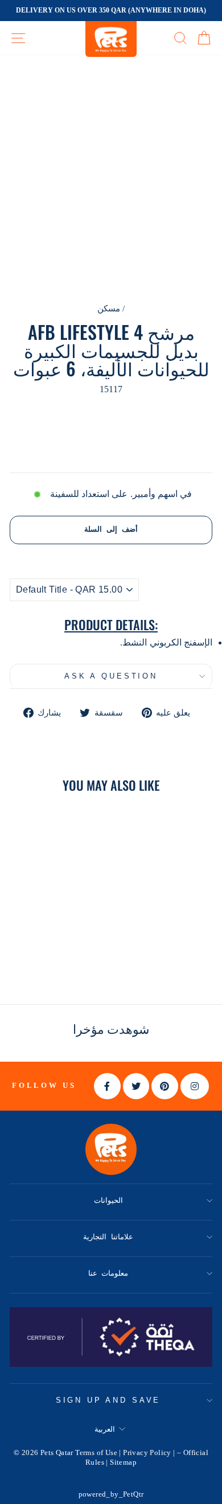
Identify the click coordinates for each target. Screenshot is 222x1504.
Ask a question (111, 676)
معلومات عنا (108, 1273)
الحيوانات (108, 1200)
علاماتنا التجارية (108, 1236)
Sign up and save (108, 1400)
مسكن (108, 308)
